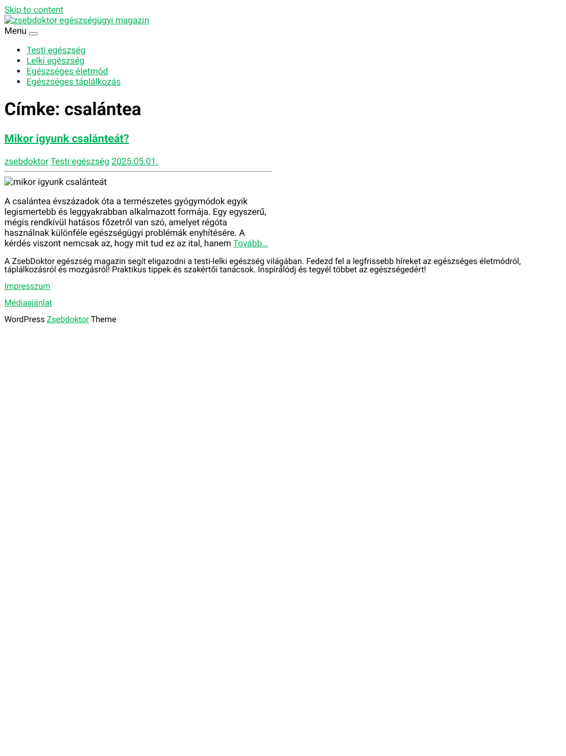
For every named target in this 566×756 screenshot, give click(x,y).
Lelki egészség (56, 60)
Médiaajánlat (28, 303)
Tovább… (250, 243)
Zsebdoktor (68, 319)
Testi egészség (56, 50)
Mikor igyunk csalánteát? (66, 138)
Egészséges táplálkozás (73, 81)
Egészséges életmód (67, 71)
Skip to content (34, 9)
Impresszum (27, 286)
